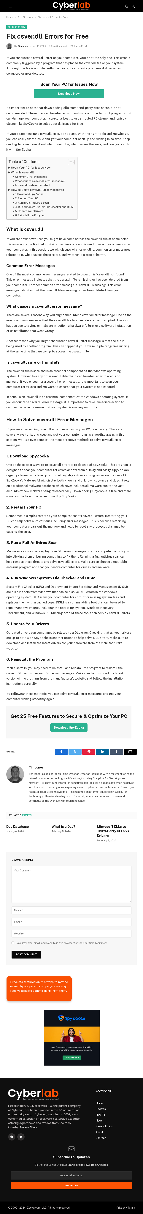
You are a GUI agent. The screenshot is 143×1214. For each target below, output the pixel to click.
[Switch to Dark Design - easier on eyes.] (126, 6)
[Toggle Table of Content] (69, 162)
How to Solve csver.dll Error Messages (37, 190)
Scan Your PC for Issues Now (30, 167)
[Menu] (11, 6)
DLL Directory (16, 27)
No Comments (60, 46)
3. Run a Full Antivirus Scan (32, 202)
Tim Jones (23, 46)
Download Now (69, 93)
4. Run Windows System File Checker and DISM (44, 207)
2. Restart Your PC (26, 198)
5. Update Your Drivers (29, 211)
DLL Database (17, 827)
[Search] (133, 6)
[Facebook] (11, 1137)
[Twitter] (21, 1137)
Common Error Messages (31, 176)
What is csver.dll (22, 172)
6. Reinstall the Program (30, 215)
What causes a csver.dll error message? (40, 181)
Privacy (120, 1207)
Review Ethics (28, 1127)
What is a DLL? (63, 827)
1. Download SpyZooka (29, 194)
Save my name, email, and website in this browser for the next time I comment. (62, 943)
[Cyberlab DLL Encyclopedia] (71, 6)
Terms (131, 1207)
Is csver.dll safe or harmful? (32, 185)
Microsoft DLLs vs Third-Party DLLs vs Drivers (113, 831)
